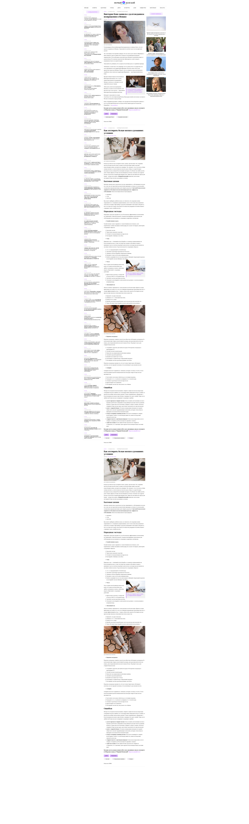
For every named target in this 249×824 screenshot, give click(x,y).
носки (107, 438)
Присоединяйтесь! (134, 110)
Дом (105, 11)
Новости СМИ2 (108, 121)
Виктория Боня (110, 117)
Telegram (113, 113)
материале (115, 105)
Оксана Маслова (111, 19)
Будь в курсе (93, 12)
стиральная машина (119, 438)
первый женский (122, 117)
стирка (131, 438)
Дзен (106, 113)
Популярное (156, 14)
